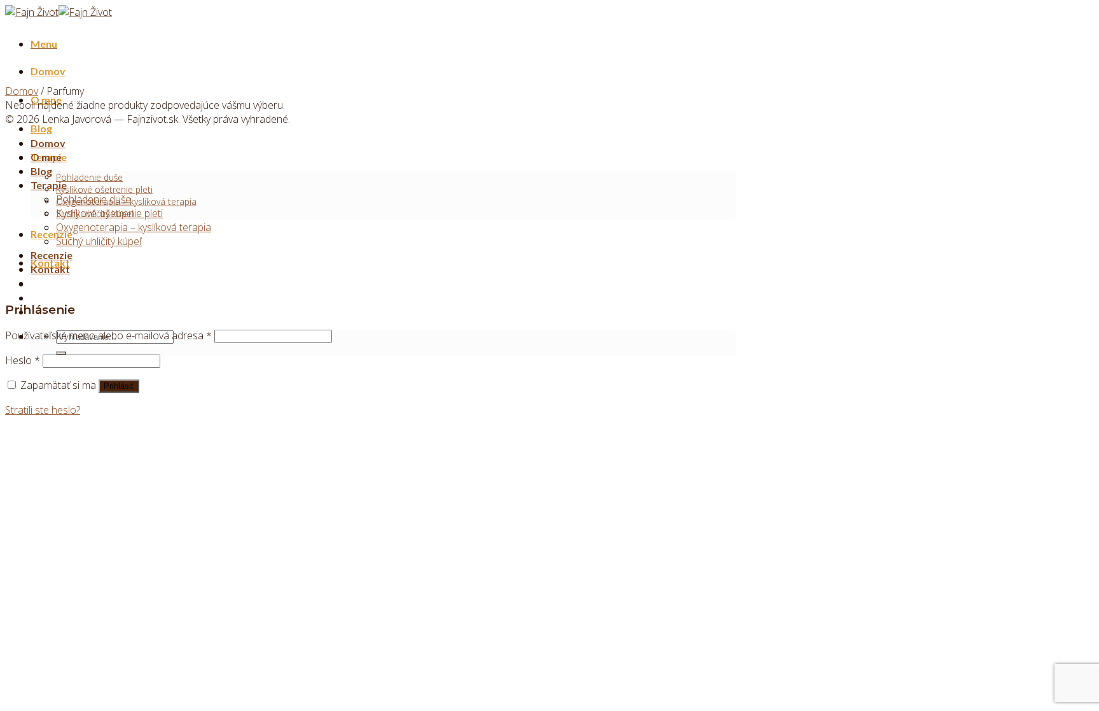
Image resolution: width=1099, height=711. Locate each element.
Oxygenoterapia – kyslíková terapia (133, 227)
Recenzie (52, 234)
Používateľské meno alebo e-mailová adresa (108, 335)
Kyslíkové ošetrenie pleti (104, 189)
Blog (41, 128)
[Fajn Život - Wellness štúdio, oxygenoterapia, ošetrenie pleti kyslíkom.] (58, 12)
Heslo (22, 360)
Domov (48, 71)
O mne (46, 157)
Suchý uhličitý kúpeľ (99, 241)
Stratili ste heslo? (42, 410)
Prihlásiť (119, 386)
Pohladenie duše (89, 177)
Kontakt (50, 269)
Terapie (49, 185)
